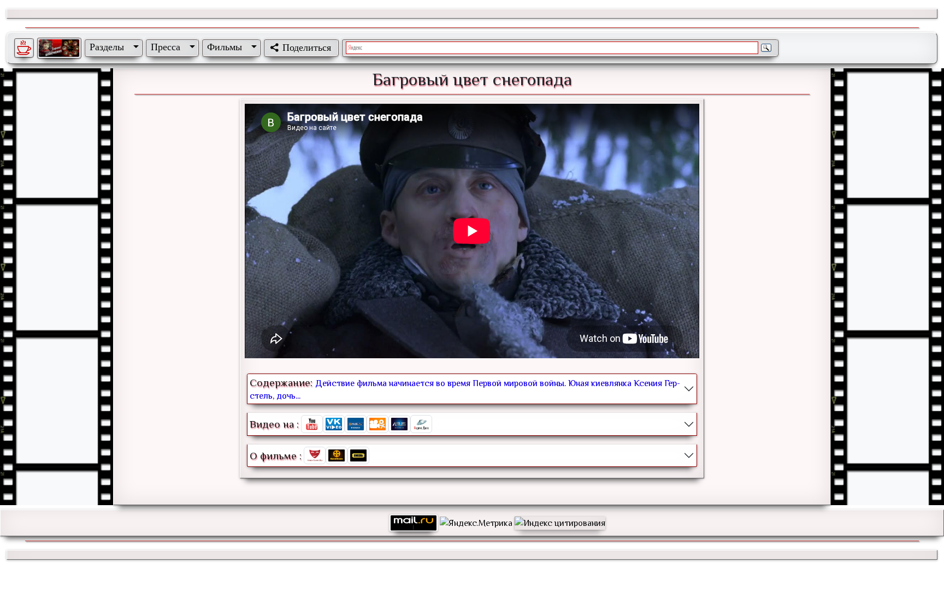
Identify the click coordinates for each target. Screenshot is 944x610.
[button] (112, 47)
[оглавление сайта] (59, 48)
